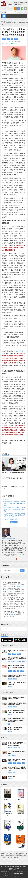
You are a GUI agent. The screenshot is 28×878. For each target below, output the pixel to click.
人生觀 (9, 653)
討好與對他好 (11, 776)
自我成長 (19, 763)
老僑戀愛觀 (18, 661)
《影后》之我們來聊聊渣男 (11, 519)
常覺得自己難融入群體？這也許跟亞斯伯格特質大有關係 (17, 698)
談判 (12, 39)
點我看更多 (14, 522)
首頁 (2, 21)
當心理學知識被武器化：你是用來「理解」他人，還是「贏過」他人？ (17, 711)
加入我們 (16, 869)
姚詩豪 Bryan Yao (16, 41)
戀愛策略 (10, 778)
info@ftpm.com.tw (18, 873)
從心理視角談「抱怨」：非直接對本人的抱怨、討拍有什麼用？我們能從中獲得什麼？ (17, 768)
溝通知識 (4, 39)
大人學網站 (10, 590)
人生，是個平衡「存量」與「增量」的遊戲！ (17, 752)
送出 (22, 570)
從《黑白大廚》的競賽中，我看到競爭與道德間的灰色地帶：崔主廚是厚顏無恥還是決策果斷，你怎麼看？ (14, 515)
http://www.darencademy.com (8, 538)
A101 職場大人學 (13, 226)
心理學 (8, 39)
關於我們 (17, 866)
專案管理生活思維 (9, 866)
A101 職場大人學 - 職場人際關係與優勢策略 (13, 472)
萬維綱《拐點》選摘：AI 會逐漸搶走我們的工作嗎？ (16, 760)
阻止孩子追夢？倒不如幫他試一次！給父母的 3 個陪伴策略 (17, 728)
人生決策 (14, 755)
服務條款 (11, 869)
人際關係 (10, 21)
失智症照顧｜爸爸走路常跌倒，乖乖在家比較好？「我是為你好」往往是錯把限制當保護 (14, 503)
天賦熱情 (10, 747)
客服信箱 (12, 614)
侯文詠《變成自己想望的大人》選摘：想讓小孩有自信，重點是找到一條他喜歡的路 (17, 720)
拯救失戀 (13, 661)
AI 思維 (23, 763)
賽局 (9, 661)
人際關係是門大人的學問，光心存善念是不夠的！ (17, 683)
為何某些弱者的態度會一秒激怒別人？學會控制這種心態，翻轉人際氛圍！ (17, 667)
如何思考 (14, 653)
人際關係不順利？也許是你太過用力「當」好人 (17, 651)
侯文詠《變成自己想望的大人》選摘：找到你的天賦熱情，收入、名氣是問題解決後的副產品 (17, 744)
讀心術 (6, 499)
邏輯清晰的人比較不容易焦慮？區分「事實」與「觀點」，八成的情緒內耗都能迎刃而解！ (15, 509)
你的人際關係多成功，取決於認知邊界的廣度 (17, 658)
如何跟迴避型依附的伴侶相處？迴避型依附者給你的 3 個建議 (17, 675)
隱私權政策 (23, 866)
